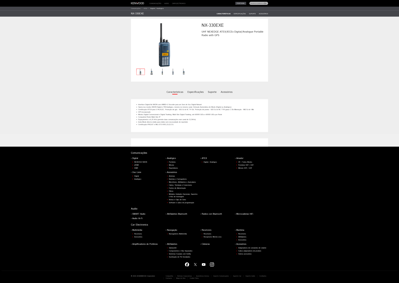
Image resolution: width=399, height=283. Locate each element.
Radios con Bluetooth (212, 214)
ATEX (145, 8)
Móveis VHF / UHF (245, 168)
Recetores (138, 234)
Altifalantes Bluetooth (177, 214)
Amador (239, 158)
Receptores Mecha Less (213, 237)
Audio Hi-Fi (137, 218)
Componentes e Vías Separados (180, 251)
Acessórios (263, 14)
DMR (136, 168)
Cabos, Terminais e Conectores (180, 185)
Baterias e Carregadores (178, 179)
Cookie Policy (194, 278)
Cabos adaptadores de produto (249, 251)
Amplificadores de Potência (145, 244)
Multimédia (137, 230)
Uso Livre (136, 172)
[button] (165, 45)
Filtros (171, 191)
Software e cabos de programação (181, 203)
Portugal (241, 3)
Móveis (171, 165)
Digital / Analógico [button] (157, 8)
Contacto (169, 278)
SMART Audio (138, 214)
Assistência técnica (202, 276)
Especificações (240, 14)
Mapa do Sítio (180, 278)
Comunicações (155, 3)
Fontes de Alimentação (177, 188)
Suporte (252, 14)
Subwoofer (173, 248)
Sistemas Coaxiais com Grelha (180, 254)
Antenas (172, 176)
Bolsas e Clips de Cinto (177, 200)
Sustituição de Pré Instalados (179, 257)
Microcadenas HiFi (244, 214)
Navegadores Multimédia (178, 234)
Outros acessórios (245, 254)
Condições (262, 276)
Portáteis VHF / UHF (246, 165)
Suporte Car (237, 276)
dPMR (136, 165)
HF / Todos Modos (245, 162)
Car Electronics (178, 3)
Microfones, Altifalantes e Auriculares (182, 182)
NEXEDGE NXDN (140, 162)
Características (224, 14)
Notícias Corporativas (184, 276)
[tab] (175, 93)
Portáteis (172, 162)
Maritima (240, 230)
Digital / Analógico (210, 162)
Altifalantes (242, 237)
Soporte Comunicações (221, 276)
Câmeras (206, 244)
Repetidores (173, 168)
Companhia (169, 276)
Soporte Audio (250, 276)
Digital (135, 158)
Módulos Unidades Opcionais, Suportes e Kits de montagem (183, 195)
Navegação (172, 230)
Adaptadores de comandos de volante (252, 248)
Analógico (171, 158)
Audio (166, 3)
